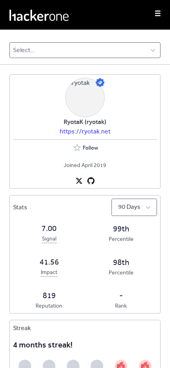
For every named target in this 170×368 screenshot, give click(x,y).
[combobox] (13, 50)
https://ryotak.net (85, 131)
